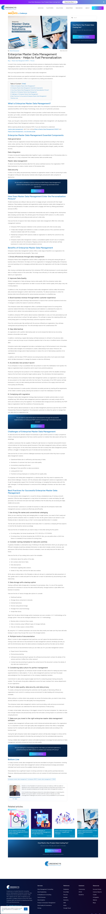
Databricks (66, 889)
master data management (15, 129)
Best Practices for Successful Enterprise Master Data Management (28, 96)
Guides (95, 894)
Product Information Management (46, 902)
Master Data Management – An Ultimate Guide (21, 131)
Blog (9, 60)
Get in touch (37, 191)
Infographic (96, 897)
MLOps (39, 908)
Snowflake (66, 892)
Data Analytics (41, 900)
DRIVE (80, 892)
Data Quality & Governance (44, 905)
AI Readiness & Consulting (44, 894)
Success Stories (97, 889)
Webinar (95, 900)
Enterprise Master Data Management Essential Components (27, 88)
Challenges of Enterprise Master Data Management (24, 94)
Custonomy (82, 889)
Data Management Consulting (45, 889)
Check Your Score (83, 37)
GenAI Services (41, 897)
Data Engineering (41, 892)
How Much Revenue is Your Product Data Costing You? (44, 2)
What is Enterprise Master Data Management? (23, 86)
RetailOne (81, 894)
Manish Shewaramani (14, 50)
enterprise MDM (32, 779)
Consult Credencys (37, 754)
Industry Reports (97, 892)
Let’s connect (38, 426)
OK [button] (25, 909)
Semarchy (65, 900)
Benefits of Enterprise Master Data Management (24, 92)
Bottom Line (14, 98)
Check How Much (69, 2)
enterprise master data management (17, 779)
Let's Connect (98, 8)
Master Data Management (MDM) (20, 60)
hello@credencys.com (15, 905)
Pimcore (32, 60)
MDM (53, 779)
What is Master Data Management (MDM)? (46, 129)
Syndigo (65, 897)
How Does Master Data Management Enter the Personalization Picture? (30, 90)
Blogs (94, 902)
